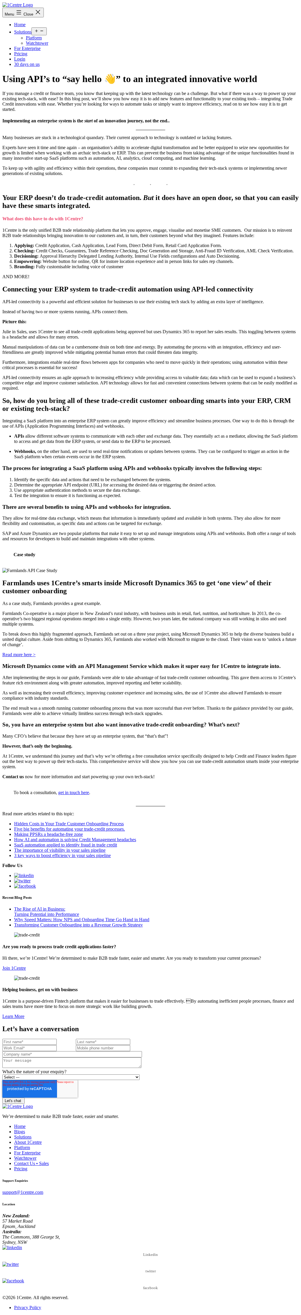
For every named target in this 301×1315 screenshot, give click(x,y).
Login (19, 58)
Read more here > (19, 654)
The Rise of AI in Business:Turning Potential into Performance (46, 911)
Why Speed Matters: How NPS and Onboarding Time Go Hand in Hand (81, 919)
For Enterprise (27, 48)
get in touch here (73, 792)
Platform (34, 37)
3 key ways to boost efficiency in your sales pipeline (62, 855)
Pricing (20, 53)
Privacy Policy (27, 1307)
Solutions (22, 31)
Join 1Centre (14, 968)
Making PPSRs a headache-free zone (48, 834)
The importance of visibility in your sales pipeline (60, 850)
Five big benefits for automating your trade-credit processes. (69, 828)
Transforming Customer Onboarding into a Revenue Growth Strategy (78, 924)
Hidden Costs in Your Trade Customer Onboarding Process (69, 823)
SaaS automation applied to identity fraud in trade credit (65, 844)
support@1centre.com (22, 1192)
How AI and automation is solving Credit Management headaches (75, 839)
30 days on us (27, 64)
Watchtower (37, 43)
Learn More (13, 1016)
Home (20, 24)
